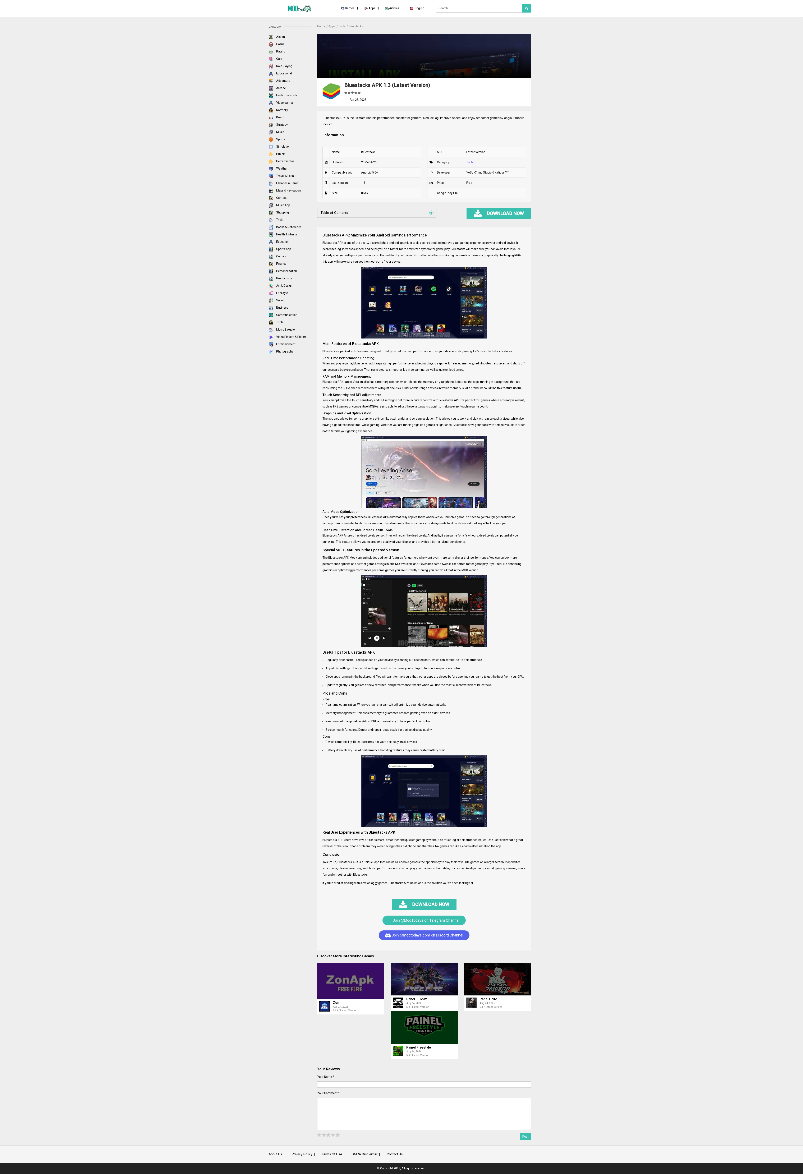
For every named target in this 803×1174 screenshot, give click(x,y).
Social (280, 300)
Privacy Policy (302, 1154)
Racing (280, 51)
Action (280, 36)
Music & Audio (285, 329)
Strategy (282, 124)
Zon (336, 1003)
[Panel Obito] (497, 979)
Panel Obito (488, 999)
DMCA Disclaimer (364, 1154)
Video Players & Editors (291, 337)
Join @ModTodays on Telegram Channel (425, 920)
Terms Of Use (332, 1154)
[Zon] (350, 981)
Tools (279, 322)
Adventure (283, 80)
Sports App (283, 249)
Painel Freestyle (418, 1047)
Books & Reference (289, 227)
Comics (281, 256)
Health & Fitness (286, 234)
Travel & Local (285, 176)
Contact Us (395, 1154)
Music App (283, 205)
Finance (281, 263)
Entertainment (285, 344)
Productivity (284, 278)
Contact (281, 197)
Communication (286, 315)
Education (282, 241)
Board (280, 117)
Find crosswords (287, 95)
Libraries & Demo (287, 183)
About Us (275, 1154)
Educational (284, 73)
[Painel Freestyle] (424, 1027)
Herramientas (285, 161)
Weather (282, 168)
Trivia (279, 219)
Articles (394, 8)
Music (280, 132)
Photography (284, 351)
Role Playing (284, 66)
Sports (280, 139)
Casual (280, 44)
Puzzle (280, 154)
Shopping (282, 212)
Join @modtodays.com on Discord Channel (427, 935)
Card (279, 58)
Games (349, 8)
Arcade (281, 88)
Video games (285, 102)
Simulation (283, 146)
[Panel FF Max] (424, 979)
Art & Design (284, 285)
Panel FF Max (416, 999)
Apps (371, 8)
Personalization (286, 271)
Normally (282, 110)
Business (282, 307)
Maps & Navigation (288, 190)
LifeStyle (282, 293)
